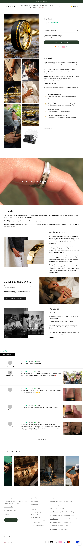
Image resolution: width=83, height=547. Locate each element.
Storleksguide (33, 5)
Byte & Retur (43, 5)
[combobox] (74, 6)
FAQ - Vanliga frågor (36, 512)
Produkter (24, 5)
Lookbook (41, 7)
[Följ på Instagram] (9, 536)
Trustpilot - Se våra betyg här (39, 520)
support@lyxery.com (12, 510)
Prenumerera (10, 520)
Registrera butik (35, 522)
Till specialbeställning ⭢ (15, 298)
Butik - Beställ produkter (37, 525)
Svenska (75, 6)
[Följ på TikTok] (13, 536)
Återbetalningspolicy (36, 517)
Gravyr (50, 5)
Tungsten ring (48, 15)
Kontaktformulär (8, 506)
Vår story (33, 7)
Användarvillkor (35, 514)
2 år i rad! (41, 1)
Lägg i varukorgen (61, 42)
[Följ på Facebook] (5, 536)
